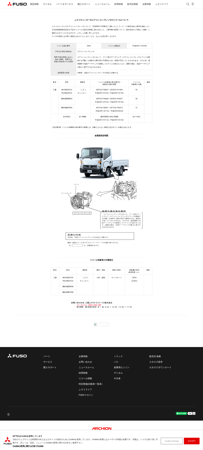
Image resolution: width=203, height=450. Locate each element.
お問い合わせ (85, 362)
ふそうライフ (161, 4)
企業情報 (146, 4)
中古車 (117, 378)
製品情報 (34, 4)
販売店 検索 (155, 356)
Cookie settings (172, 441)
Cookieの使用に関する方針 (24, 446)
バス (116, 362)
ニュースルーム (102, 4)
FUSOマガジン (86, 395)
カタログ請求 (156, 362)
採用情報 (118, 4)
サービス (47, 362)
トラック (118, 356)
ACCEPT (192, 441)
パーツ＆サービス (64, 4)
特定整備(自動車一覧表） (91, 384)
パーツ (46, 356)
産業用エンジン (121, 367)
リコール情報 (85, 378)
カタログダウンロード (160, 367)
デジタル (47, 4)
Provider (40, 446)
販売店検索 (132, 4)
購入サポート (84, 4)
